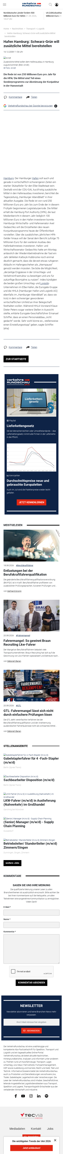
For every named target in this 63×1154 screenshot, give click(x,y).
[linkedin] (38, 1096)
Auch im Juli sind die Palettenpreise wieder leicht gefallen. (28, 491)
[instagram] (31, 1096)
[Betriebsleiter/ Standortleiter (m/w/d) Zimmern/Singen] (29, 840)
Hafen (35, 178)
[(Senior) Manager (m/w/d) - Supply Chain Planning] (27, 818)
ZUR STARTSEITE (16, 359)
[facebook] (16, 1096)
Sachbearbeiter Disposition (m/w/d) (29, 780)
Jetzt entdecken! (31, 1148)
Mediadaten (17, 1128)
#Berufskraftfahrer (24, 565)
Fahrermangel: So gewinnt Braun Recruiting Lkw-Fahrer (27, 642)
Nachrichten (17, 29)
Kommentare (15, 97)
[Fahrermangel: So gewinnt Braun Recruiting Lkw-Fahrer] (32, 616)
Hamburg (9, 178)
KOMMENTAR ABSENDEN (31, 982)
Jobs (50, 1128)
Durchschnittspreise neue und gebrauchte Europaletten (28, 482)
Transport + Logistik (35, 29)
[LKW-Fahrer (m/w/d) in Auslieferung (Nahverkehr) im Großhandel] (32, 795)
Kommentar (9, 931)
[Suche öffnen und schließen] (49, 4)
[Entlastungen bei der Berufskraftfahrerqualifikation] (32, 545)
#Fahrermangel (23, 635)
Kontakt (36, 1128)
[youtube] (23, 1096)
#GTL (18, 705)
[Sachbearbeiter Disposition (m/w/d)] (21, 776)
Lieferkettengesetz (20, 426)
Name (6, 919)
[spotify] (46, 1096)
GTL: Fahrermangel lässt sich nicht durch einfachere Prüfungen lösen (28, 712)
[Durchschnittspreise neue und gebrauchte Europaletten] (31, 457)
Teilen (34, 97)
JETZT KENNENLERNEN (31, 502)
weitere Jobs (12, 863)
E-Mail (7, 907)
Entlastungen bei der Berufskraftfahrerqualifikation (25, 572)
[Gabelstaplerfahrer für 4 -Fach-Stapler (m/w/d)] (26, 755)
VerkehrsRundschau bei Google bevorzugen (30, 105)
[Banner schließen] (54, 1140)
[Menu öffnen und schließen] (5, 5)
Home (6, 29)
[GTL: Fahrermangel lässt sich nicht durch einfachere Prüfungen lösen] (32, 686)
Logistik (44, 283)
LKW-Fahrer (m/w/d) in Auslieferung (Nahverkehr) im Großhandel (30, 802)
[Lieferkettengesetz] (31, 403)
